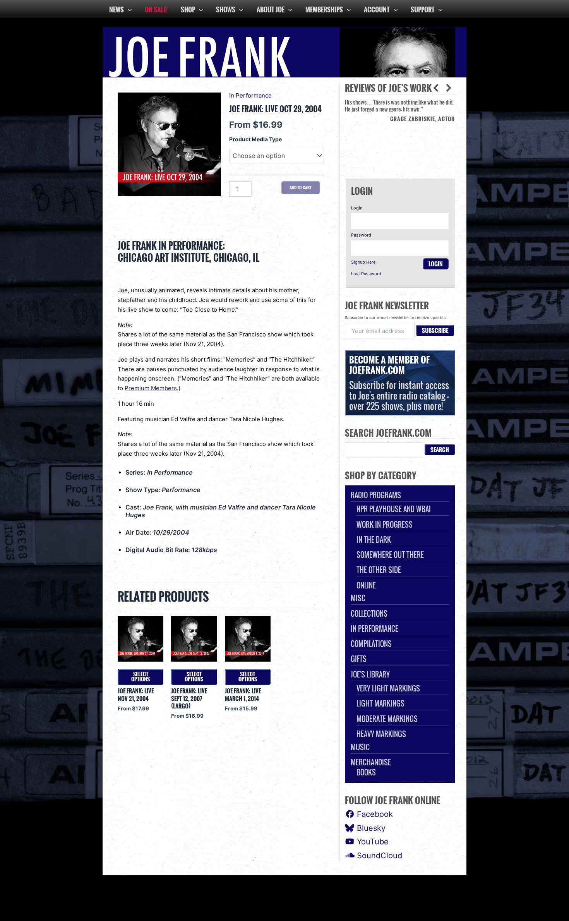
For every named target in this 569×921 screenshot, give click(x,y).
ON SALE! (156, 9)
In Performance (250, 95)
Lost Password (366, 273)
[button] (448, 88)
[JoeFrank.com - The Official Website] (284, 51)
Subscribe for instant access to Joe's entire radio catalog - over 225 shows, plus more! (399, 382)
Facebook (374, 814)
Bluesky (370, 828)
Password (361, 235)
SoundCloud (378, 855)
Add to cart (301, 187)
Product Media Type (255, 139)
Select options (140, 676)
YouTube (372, 841)
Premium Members (151, 388)
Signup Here (363, 262)
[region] (400, 132)
